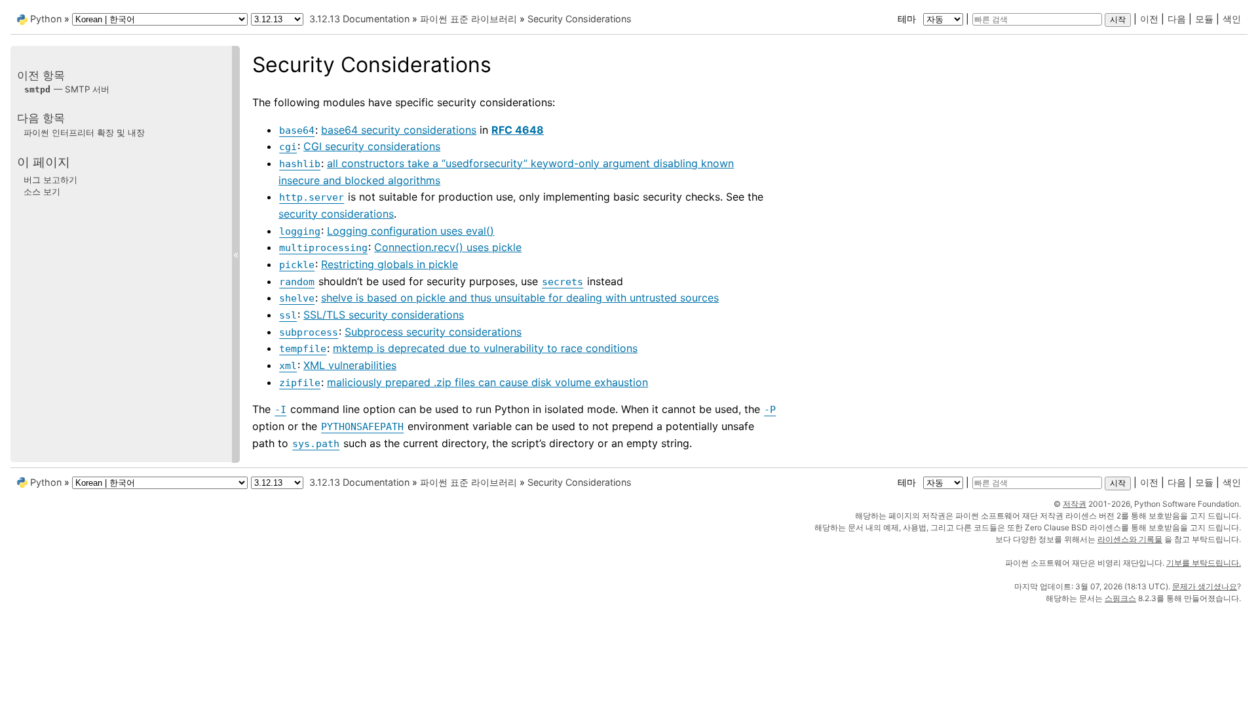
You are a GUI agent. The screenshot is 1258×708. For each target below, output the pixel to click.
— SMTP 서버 (66, 89)
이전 (1149, 18)
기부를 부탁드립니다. (1203, 563)
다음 (1177, 18)
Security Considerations (579, 18)
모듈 (1204, 18)
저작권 (1074, 504)
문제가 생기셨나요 (1204, 586)
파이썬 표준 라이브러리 (468, 18)
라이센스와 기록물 (1129, 539)
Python (46, 18)
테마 (908, 18)
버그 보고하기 (50, 179)
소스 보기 (42, 191)
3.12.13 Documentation (359, 18)
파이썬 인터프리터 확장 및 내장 (84, 132)
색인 (1232, 18)
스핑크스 (1120, 598)
